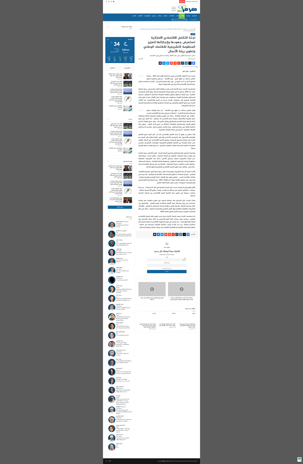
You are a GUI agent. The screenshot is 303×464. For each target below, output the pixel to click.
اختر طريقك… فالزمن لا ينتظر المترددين (122, 354)
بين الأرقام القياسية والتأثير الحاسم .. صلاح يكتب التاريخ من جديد (123, 361)
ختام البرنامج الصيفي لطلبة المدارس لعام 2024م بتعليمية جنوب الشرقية (124, 411)
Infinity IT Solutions (184, 461)
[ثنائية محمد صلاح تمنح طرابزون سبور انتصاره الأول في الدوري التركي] (127, 84)
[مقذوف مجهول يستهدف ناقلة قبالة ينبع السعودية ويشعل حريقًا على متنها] (127, 91)
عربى (188, 29)
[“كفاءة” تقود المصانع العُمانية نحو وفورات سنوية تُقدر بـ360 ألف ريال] (166, 318)
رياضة (159, 16)
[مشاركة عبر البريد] (160, 63)
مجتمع (154, 16)
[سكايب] (167, 63)
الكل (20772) (120, 207)
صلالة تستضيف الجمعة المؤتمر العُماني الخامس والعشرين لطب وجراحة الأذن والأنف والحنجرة (115, 99)
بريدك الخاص (166, 263)
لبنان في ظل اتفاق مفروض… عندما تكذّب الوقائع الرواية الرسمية (124, 244)
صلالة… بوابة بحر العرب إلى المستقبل (122, 261)
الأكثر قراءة (127, 68)
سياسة (188, 16)
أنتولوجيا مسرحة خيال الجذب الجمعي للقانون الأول (122, 439)
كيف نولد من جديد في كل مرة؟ (123, 381)
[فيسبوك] (193, 63)
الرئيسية (194, 16)
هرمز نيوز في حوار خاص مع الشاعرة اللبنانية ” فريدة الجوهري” (123, 420)
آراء (177, 16)
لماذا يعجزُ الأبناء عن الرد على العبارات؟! (122, 271)
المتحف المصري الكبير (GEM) (122, 335)
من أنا (117, 447)
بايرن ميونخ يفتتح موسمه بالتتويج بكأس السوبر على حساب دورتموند (116, 199)
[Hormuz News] (184, 8)
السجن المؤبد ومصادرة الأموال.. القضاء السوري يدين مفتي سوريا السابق (115, 75)
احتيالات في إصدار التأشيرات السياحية (115, 107)
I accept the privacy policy (167, 268)
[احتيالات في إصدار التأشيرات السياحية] (127, 108)
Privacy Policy (193, 461)
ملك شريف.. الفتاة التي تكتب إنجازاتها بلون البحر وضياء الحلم (123, 327)
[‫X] (190, 63)
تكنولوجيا (147, 16)
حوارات (165, 16)
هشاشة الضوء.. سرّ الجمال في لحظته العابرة (122, 345)
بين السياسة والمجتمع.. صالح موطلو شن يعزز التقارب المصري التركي (124, 299)
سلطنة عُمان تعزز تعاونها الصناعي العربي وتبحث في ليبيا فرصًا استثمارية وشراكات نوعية (147, 325)
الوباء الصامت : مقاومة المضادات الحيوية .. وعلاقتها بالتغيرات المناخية (123, 430)
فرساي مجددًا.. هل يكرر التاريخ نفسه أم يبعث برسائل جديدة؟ (124, 253)
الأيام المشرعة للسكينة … (121, 280)
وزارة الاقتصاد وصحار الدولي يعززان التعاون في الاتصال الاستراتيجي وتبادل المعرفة (187, 325)
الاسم (167, 257)
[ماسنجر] (164, 63)
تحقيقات (172, 16)
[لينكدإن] (186, 63)
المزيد (134, 16)
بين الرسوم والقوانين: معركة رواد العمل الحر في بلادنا (123, 308)
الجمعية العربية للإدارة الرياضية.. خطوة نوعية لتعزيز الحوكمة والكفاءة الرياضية (123, 318)
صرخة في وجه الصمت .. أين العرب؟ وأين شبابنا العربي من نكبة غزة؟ (123, 372)
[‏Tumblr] (182, 63)
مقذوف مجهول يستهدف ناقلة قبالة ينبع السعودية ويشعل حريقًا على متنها (116, 90)
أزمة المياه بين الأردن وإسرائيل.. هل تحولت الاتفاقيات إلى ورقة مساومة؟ (124, 235)
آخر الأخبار (112, 68)
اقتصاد (182, 16)
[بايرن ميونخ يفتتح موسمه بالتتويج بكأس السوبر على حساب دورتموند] (127, 200)
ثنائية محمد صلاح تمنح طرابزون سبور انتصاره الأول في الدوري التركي (116, 83)
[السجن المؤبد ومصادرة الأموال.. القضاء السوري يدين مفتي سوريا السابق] (127, 76)
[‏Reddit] (175, 63)
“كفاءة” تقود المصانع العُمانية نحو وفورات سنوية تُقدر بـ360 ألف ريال (167, 324)
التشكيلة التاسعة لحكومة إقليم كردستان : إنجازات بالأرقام (123, 391)
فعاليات (140, 16)
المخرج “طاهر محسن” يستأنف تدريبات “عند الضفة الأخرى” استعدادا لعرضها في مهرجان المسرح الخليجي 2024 (122, 401)
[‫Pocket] (171, 63)
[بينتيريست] (178, 63)
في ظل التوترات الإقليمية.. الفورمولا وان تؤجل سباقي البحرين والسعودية (124, 290)
